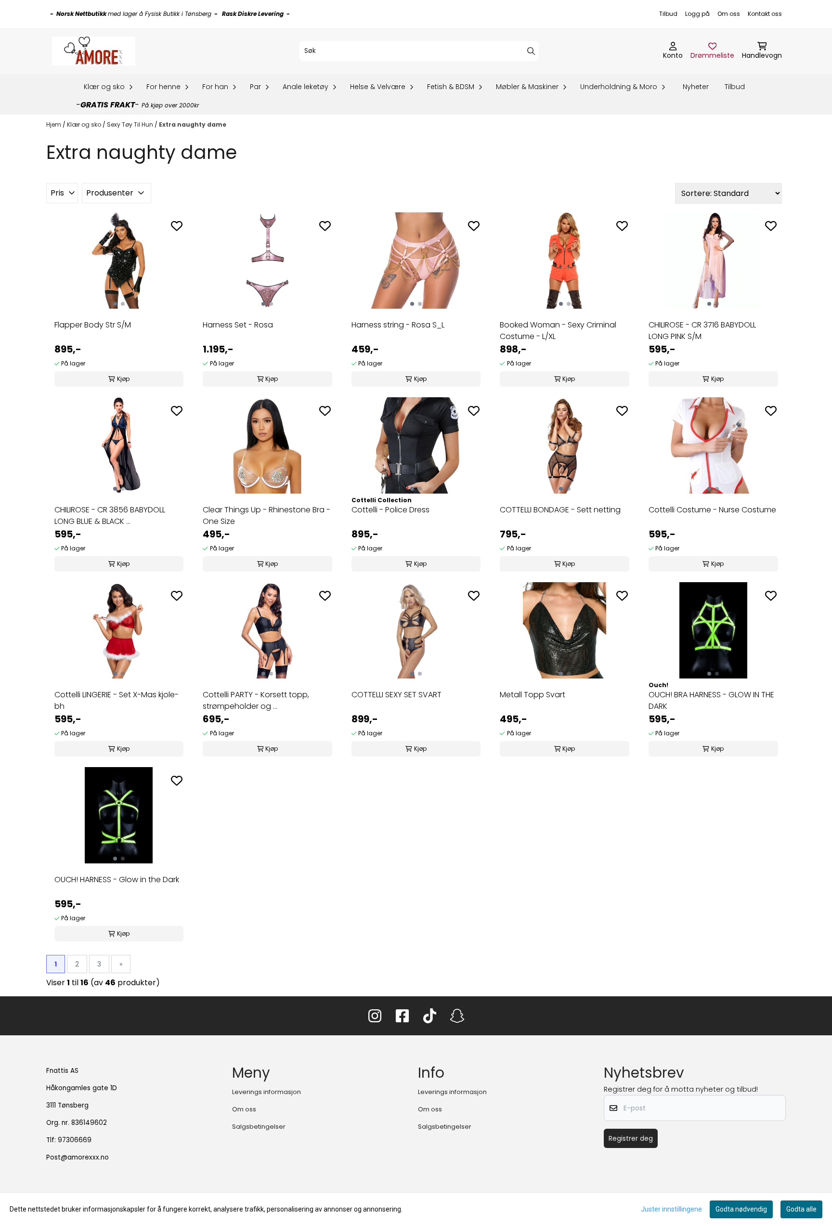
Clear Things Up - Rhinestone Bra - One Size (266, 515)
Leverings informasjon (266, 1092)
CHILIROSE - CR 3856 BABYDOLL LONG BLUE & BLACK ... (109, 515)
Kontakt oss (765, 14)
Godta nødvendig (741, 1209)
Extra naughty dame (192, 124)
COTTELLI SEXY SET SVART (396, 694)
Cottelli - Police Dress (390, 509)
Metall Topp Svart (532, 694)
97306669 (74, 1140)
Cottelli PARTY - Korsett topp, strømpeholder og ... (256, 700)
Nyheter (696, 86)
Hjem (54, 124)
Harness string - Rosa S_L (397, 324)
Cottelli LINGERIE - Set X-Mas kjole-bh (116, 700)
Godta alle (801, 1209)
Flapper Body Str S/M (92, 324)
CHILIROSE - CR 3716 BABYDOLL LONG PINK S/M (702, 330)
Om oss (728, 14)
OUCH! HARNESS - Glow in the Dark (116, 879)
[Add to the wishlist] (176, 226)
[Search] (531, 51)
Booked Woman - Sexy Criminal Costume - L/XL (558, 330)
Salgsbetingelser (259, 1126)
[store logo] (93, 51)
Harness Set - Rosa (238, 324)
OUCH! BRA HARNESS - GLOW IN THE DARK (711, 700)
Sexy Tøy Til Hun (131, 124)
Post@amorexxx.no (77, 1157)
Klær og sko (85, 124)
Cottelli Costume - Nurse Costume (712, 509)
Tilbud (668, 14)
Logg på (697, 14)
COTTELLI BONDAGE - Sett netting (560, 509)
